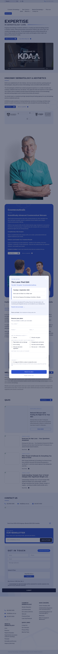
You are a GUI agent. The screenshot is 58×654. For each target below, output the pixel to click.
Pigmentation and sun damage (20, 342)
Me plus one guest (36, 337)
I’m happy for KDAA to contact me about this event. (25, 362)
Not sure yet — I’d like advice (38, 346)
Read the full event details (17, 307)
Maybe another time (29, 375)
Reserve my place (29, 371)
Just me (15, 337)
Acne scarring (16, 344)
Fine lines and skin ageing (37, 344)
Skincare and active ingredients (17, 347)
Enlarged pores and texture (38, 342)
